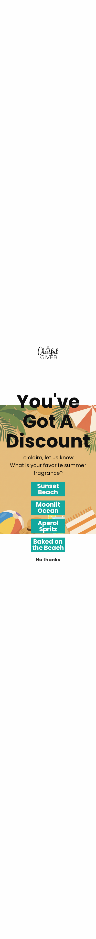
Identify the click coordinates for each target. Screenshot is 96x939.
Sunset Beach (48, 489)
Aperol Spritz (48, 526)
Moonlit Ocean (48, 508)
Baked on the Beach (48, 545)
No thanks (48, 559)
